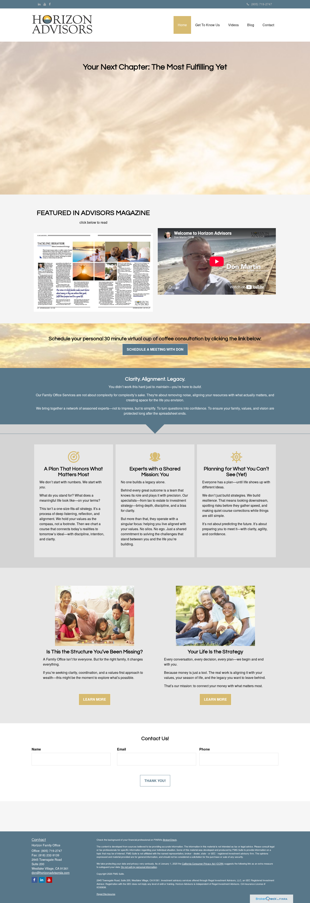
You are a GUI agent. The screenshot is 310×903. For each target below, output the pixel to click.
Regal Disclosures (106, 894)
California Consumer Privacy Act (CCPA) (203, 863)
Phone (204, 749)
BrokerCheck (170, 839)
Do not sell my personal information (139, 867)
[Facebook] (50, 4)
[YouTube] (44, 4)
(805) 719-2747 (261, 4)
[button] (207, 25)
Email (121, 749)
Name (36, 749)
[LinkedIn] (39, 4)
